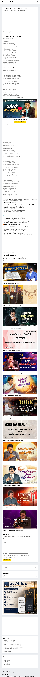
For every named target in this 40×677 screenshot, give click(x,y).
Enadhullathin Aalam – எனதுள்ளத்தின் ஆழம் (11, 485)
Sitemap (27, 676)
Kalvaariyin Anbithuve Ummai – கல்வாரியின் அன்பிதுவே (15, 229)
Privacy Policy (21, 676)
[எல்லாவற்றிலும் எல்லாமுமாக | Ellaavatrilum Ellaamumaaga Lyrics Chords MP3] (20, 406)
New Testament (8, 661)
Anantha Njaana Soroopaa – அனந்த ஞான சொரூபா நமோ (13, 440)
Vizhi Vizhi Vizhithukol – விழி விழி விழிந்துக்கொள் (14, 207)
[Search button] (36, 567)
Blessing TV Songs (12, 252)
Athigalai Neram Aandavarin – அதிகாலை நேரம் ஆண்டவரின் (16, 212)
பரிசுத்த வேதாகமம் (8, 663)
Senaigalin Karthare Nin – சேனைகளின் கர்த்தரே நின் (13, 462)
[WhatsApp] (7, 255)
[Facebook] (3, 255)
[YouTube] (7, 675)
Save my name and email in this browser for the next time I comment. (16, 555)
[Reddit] (15, 255)
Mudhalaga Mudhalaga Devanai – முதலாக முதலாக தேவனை (16, 208)
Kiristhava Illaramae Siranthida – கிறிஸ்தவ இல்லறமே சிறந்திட (16, 222)
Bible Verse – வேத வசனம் (10, 640)
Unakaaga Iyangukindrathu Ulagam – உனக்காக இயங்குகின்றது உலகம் (18, 221)
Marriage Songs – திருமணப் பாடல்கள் (12, 648)
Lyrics (10, 11)
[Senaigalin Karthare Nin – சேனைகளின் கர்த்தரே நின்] (20, 451)
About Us (15, 676)
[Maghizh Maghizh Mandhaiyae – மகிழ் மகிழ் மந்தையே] (20, 519)
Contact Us (32, 676)
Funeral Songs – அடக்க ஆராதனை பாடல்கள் (13, 644)
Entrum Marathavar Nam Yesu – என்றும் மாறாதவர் (14, 230)
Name (4, 538)
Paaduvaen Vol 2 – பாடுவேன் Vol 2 (11, 232)
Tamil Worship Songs (7, 199)
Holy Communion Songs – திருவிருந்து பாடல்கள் (14, 647)
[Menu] (37, 1)
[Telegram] (11, 255)
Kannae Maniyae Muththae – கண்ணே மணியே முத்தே (15, 211)
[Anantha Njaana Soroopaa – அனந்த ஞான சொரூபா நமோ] (20, 429)
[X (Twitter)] (5, 255)
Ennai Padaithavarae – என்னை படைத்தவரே (13, 228)
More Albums (8, 651)
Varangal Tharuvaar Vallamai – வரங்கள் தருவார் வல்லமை (15, 210)
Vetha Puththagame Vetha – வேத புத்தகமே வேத (12, 283)
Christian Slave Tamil (7, 1)
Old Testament (8, 660)
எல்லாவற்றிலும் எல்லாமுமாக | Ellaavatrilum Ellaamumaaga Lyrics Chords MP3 (19, 204)
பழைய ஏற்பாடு (7, 664)
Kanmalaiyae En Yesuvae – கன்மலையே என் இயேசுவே (15, 218)
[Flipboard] (14, 255)
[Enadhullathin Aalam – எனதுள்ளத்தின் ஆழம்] (20, 474)
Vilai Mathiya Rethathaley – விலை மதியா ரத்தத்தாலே (15, 217)
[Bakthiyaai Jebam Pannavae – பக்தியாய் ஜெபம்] (20, 384)
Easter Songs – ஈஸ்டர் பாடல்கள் (11, 643)
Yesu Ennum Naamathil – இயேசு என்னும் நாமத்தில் (14, 233)
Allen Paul (5, 252)
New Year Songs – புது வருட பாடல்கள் (12, 649)
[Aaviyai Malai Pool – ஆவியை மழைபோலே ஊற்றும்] (20, 316)
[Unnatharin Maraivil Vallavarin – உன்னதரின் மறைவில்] (20, 339)
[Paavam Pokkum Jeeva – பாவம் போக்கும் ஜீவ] (20, 496)
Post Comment (7, 559)
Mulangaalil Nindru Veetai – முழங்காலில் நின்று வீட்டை (15, 206)
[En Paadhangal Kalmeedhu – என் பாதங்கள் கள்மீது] (20, 294)
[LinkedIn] (12, 255)
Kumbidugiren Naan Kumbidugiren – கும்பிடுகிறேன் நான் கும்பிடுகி (17, 219)
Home (11, 676)
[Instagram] (5, 675)
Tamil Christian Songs (15, 11)
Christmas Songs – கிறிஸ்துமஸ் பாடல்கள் (12, 641)
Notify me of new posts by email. (10, 557)
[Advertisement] (20, 21)
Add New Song (6, 676)
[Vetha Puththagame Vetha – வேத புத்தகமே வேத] (20, 272)
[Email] (9, 255)
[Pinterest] (6, 255)
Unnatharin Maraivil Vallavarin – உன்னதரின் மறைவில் (13, 350)
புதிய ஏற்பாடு (7, 665)
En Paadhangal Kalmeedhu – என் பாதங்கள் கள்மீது (12, 305)
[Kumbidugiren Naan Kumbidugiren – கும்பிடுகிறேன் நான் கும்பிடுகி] (20, 361)
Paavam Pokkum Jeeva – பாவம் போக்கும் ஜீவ (11, 507)
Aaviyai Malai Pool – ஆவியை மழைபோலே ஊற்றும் (12, 328)
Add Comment (6, 553)
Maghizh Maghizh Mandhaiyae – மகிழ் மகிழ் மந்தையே (13, 530)
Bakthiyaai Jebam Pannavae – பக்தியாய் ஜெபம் (12, 395)
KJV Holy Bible (8, 659)
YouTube (17, 121)
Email (4, 542)
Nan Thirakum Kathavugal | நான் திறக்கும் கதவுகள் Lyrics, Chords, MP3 (18, 234)
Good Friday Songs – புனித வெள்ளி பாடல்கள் (13, 645)
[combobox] (19, 567)
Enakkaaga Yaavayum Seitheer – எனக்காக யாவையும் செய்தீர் (16, 226)
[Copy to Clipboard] (10, 255)
